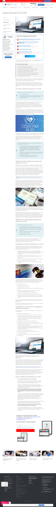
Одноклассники (29, 501)
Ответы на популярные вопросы (6, 25)
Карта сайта (31, 483)
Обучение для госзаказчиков (7, 40)
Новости (4, 17)
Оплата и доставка (32, 476)
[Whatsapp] (35, 4)
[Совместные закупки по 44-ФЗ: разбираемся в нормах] (30, 16)
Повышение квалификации (6, 42)
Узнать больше (8, 57)
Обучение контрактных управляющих (8, 44)
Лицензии (17, 484)
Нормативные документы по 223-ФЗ (7, 32)
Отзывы (30, 481)
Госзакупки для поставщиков (8, 486)
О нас (17, 476)
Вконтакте (25, 501)
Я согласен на (25, 427)
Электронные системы (8, 483)
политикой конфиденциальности (27, 428)
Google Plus (31, 501)
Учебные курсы (6, 476)
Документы (17, 483)
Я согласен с (25, 428)
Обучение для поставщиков (7, 41)
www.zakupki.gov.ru (39, 255)
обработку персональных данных (27, 427)
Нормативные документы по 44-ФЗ (7, 28)
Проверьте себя (5, 22)
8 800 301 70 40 (33, 3)
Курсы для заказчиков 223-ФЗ (8, 479)
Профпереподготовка (6, 43)
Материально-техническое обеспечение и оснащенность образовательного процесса (21, 486)
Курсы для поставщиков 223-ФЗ (8, 480)
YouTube (27, 501)
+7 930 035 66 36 (33, 3)
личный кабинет (47, 4)
